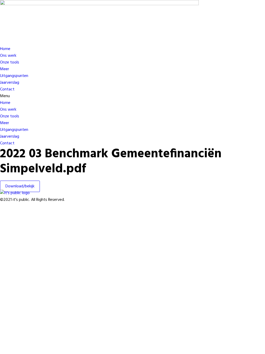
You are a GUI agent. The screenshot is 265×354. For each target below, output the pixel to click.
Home (5, 49)
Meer (4, 69)
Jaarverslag (9, 82)
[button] (124, 96)
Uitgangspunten (14, 76)
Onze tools (9, 62)
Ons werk (8, 55)
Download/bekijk (19, 186)
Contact (7, 89)
